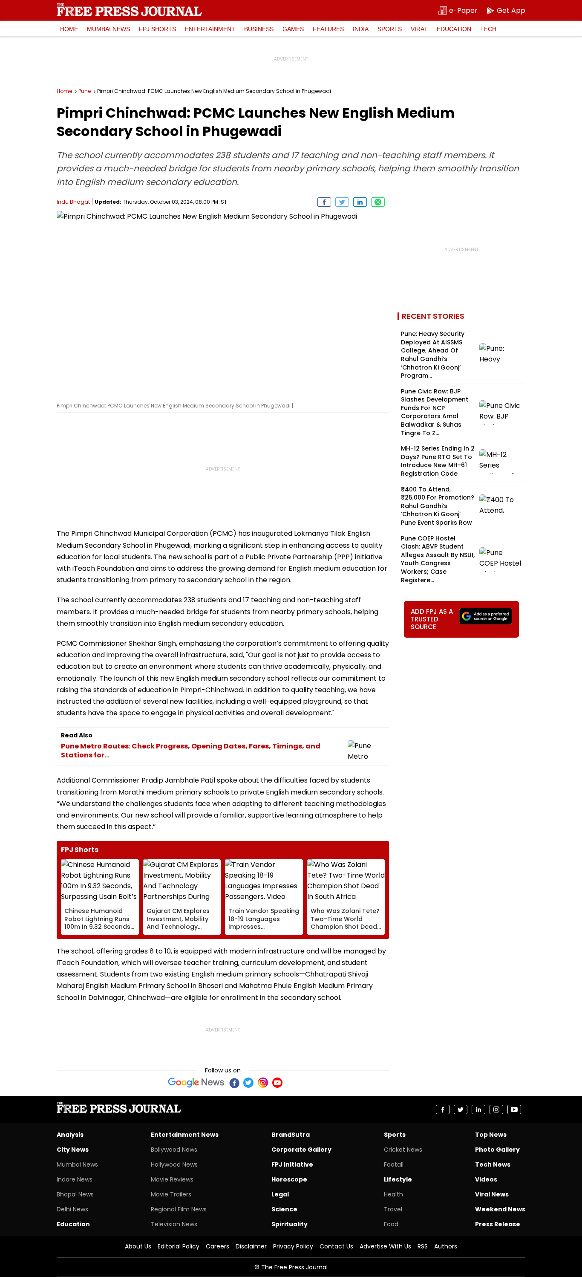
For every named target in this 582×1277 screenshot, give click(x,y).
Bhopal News (75, 1194)
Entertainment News (185, 1134)
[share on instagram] (496, 1109)
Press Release (497, 1224)
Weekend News (500, 1209)
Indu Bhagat (73, 201)
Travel (393, 1209)
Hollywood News (174, 1164)
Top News (491, 1134)
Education (454, 29)
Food (391, 1224)
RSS (423, 1246)
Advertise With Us (385, 1246)
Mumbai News (108, 29)
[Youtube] (277, 1083)
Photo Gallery (497, 1149)
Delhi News (72, 1209)
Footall (393, 1164)
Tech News (492, 1164)
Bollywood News (174, 1149)
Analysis (70, 1134)
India (361, 29)
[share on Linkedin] (360, 202)
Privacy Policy (293, 1246)
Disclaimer (251, 1246)
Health (393, 1194)
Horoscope (289, 1179)
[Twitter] (248, 1083)
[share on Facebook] (324, 202)
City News (73, 1149)
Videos (486, 1179)
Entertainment (210, 29)
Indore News (74, 1179)
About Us (138, 1246)
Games (293, 29)
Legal (280, 1194)
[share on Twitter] (342, 202)
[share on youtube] (514, 1109)
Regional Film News (179, 1209)
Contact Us (336, 1246)
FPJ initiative (292, 1164)
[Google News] (196, 1083)
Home (69, 29)
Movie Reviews (172, 1179)
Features (328, 29)
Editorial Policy (178, 1246)
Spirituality (289, 1224)
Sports (389, 29)
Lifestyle (398, 1179)
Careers (217, 1246)
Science (284, 1209)
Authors (445, 1246)
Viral (419, 29)
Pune (84, 91)
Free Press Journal (129, 9)
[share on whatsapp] (378, 202)
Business (259, 29)
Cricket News (403, 1149)
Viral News (492, 1194)
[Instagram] (263, 1083)
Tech (488, 29)
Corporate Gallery (301, 1149)
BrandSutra (290, 1134)
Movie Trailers (171, 1194)
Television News (174, 1224)
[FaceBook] (234, 1083)
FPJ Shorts (157, 29)
